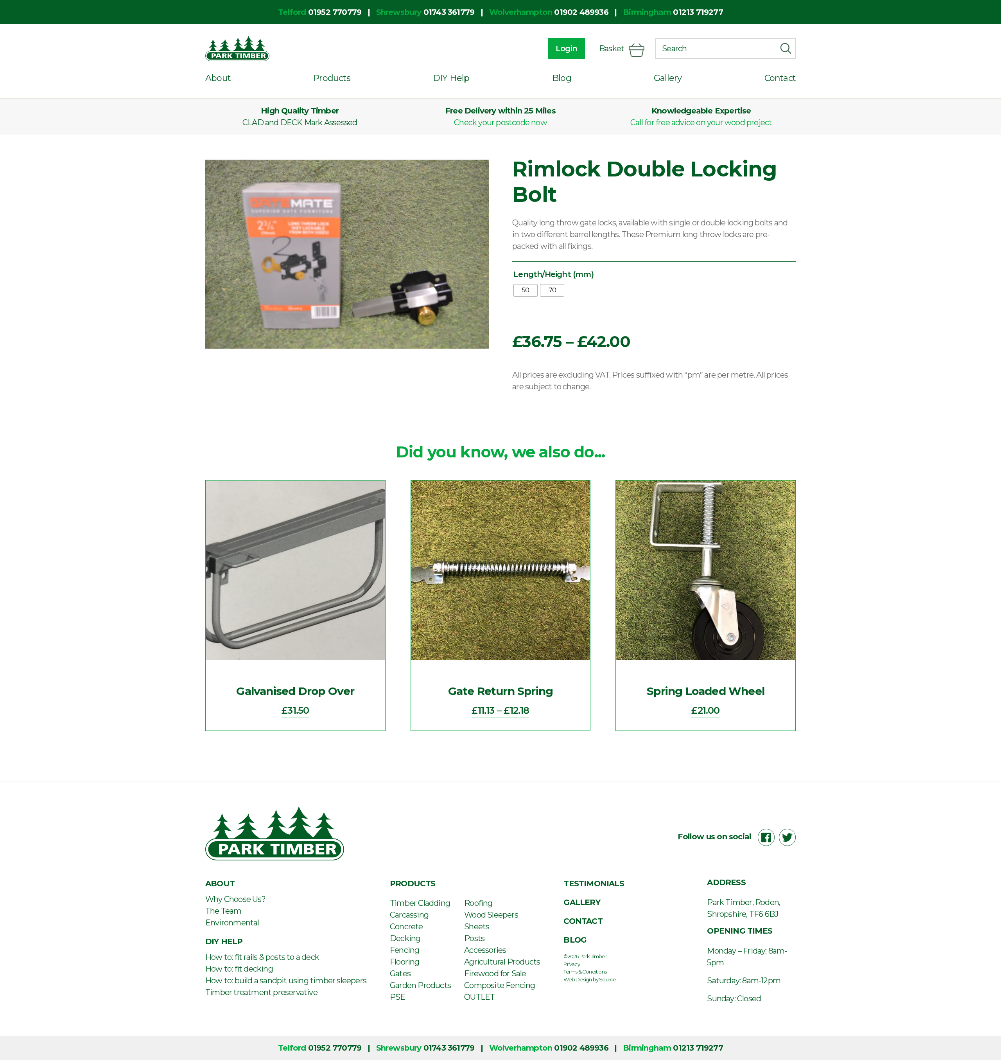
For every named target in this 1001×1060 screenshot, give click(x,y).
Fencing (404, 950)
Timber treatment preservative (261, 992)
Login (566, 48)
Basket (611, 48)
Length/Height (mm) (553, 274)
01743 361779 (448, 12)
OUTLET (479, 997)
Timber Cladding (420, 903)
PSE (397, 997)
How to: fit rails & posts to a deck (262, 957)
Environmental (232, 922)
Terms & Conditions (584, 971)
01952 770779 (334, 12)
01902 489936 (581, 12)
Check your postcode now (500, 122)
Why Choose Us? (235, 899)
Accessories (485, 950)
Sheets (476, 926)
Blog (561, 78)
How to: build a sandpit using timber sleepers (285, 980)
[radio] (525, 290)
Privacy (571, 964)
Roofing (478, 903)
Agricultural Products (502, 961)
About (218, 78)
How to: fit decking (239, 969)
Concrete (406, 926)
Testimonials (593, 883)
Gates (400, 973)
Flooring (405, 961)
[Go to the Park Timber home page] (237, 48)
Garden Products (420, 985)
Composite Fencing (499, 985)
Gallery (668, 78)
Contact (780, 78)
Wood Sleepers (491, 915)
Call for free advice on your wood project (701, 122)
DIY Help (451, 78)
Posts (474, 938)
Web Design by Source (589, 979)
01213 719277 (698, 12)
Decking (405, 938)
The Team (223, 911)
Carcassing (409, 915)
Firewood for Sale (495, 973)
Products (331, 78)
